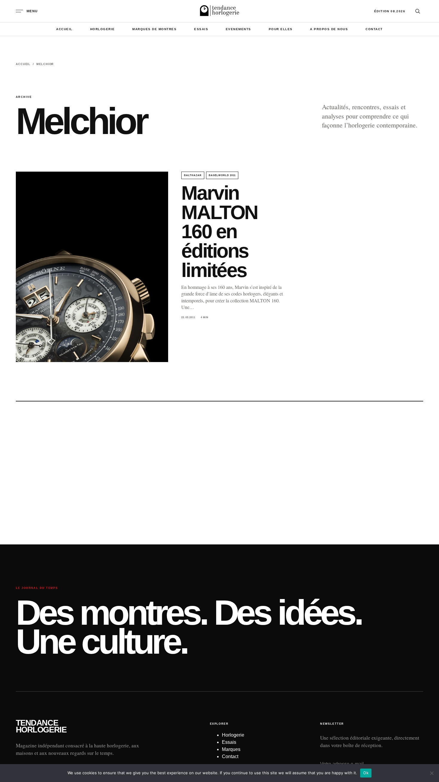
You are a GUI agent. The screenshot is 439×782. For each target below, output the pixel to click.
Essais (201, 29)
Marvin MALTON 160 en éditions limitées (219, 231)
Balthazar (193, 175)
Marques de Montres (154, 29)
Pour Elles (281, 29)
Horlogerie (102, 29)
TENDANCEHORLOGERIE (41, 726)
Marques (231, 749)
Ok (366, 772)
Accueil (64, 29)
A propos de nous (329, 29)
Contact (374, 29)
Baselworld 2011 (222, 175)
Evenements (238, 29)
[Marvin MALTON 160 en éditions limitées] (92, 267)
